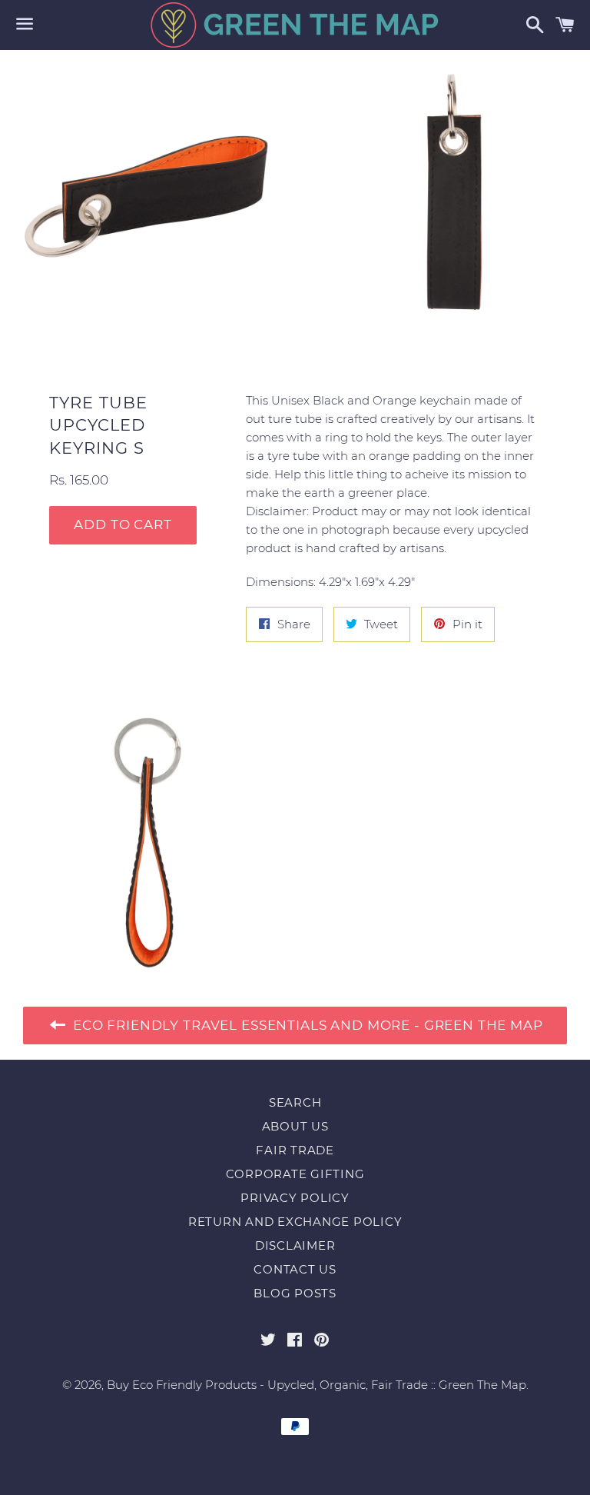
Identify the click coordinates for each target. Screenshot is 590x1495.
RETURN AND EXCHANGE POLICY (295, 1221)
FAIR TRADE (295, 1150)
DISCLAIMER (295, 1245)
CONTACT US (295, 1269)
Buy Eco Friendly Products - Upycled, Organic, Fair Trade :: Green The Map (316, 1384)
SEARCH (295, 1102)
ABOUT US (295, 1126)
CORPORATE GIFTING (295, 1174)
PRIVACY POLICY (295, 1197)
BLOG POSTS (295, 1293)
